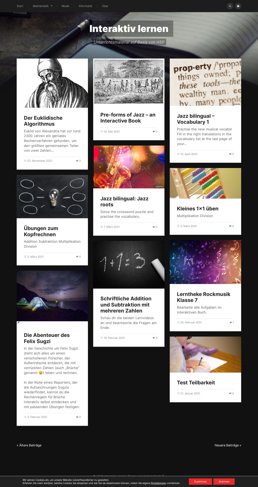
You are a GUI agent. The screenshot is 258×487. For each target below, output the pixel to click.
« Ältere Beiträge (29, 445)
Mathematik (41, 6)
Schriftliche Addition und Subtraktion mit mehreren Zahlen (125, 304)
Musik (65, 6)
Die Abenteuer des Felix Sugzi (47, 338)
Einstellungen (158, 483)
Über (105, 6)
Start (20, 6)
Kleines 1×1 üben (198, 208)
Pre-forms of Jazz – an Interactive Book (128, 118)
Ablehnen (224, 481)
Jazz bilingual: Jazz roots (124, 201)
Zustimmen (200, 481)
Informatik (85, 6)
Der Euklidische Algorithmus (43, 121)
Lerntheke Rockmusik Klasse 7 (203, 297)
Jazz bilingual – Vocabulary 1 (195, 119)
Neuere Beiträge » (228, 445)
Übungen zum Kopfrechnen (41, 231)
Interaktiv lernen (129, 28)
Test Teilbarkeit (196, 382)
